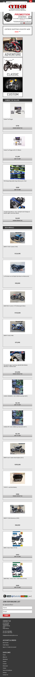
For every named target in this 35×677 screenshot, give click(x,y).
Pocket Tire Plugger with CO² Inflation (12, 150)
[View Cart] (30, 1)
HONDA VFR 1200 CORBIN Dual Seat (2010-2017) (15, 426)
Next (30, 17)
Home (4, 654)
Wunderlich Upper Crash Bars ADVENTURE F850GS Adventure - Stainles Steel (15, 366)
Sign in (4, 647)
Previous (5, 17)
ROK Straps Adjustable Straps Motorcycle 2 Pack (15, 181)
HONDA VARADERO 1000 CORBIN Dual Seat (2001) (16, 396)
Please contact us (17, 128)
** (19, 32)
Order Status (6, 645)
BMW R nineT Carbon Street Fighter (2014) (13, 457)
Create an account (11, 647)
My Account (5, 642)
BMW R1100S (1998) (8, 335)
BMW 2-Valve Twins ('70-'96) (10, 547)
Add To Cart (17, 158)
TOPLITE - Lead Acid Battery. (10, 487)
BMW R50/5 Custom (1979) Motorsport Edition (14, 306)
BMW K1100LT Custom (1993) (11, 246)
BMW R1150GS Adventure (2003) (11, 518)
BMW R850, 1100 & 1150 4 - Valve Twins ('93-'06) (15, 578)
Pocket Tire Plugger (8, 119)
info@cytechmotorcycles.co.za (10, 635)
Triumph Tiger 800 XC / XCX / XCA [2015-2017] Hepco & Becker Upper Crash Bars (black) (17, 212)
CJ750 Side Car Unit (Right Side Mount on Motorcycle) (16, 276)
